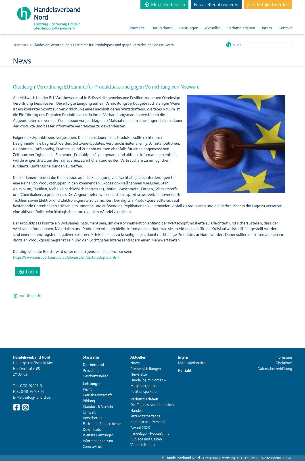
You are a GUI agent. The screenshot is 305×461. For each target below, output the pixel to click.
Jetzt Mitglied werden (268, 4)
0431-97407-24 (32, 391)
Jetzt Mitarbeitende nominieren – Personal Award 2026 (147, 422)
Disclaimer (284, 363)
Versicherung (93, 418)
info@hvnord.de (37, 397)
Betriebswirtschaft (97, 395)
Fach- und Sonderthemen (103, 423)
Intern (267, 28)
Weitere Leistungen (98, 435)
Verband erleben (241, 28)
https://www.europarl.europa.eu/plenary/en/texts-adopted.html (66, 257)
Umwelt (89, 412)
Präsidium (91, 370)
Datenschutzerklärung (275, 368)
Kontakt (285, 28)
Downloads (92, 429)
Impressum (283, 357)
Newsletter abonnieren (216, 4)
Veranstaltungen (143, 444)
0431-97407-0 (31, 385)
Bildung (89, 401)
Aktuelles (213, 28)
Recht (87, 389)
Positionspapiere (143, 391)
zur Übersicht (30, 295)
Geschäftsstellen (96, 376)
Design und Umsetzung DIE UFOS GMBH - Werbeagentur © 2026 (247, 458)
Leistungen (188, 28)
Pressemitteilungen (145, 368)
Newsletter (139, 374)
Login (31, 271)
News (135, 363)
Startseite (137, 28)
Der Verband (162, 28)
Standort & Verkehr (98, 406)
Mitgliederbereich (167, 4)
